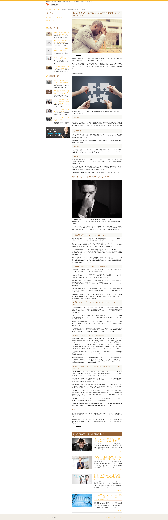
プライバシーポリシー (117, 517)
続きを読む (119, 451)
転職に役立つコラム (50, 20)
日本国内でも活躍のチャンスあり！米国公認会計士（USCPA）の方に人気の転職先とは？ (108, 477)
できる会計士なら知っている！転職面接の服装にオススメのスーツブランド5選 (61, 119)
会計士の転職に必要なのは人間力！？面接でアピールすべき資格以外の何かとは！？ (61, 92)
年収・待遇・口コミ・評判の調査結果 (54, 17)
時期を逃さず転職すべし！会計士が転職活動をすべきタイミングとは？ (61, 82)
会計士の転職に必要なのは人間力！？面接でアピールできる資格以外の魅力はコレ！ (61, 101)
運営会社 (108, 517)
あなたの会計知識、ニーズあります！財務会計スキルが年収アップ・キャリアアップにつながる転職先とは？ (108, 497)
